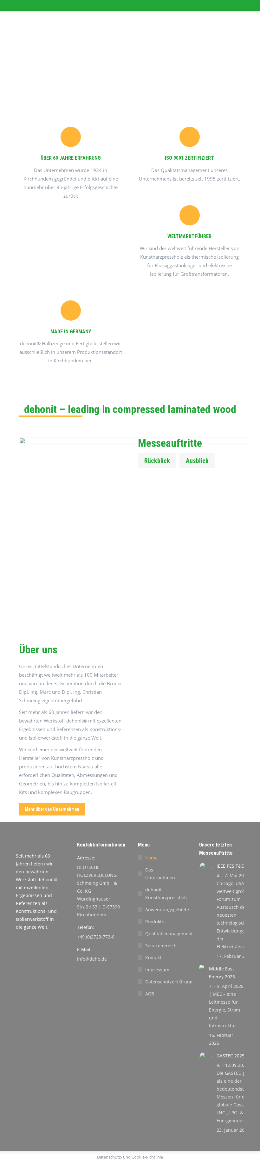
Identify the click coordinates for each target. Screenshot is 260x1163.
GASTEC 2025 (230, 1056)
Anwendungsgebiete (167, 910)
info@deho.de (92, 959)
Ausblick (197, 461)
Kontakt (153, 958)
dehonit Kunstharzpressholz (166, 894)
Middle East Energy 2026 (222, 973)
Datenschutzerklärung (168, 982)
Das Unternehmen (160, 874)
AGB (149, 994)
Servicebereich (161, 946)
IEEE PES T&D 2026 (236, 866)
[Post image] (205, 868)
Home (151, 858)
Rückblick (157, 461)
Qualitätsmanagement (169, 934)
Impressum (157, 970)
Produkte (154, 922)
